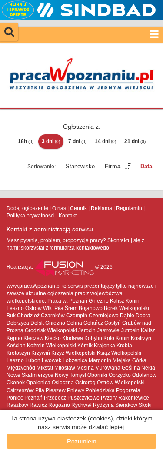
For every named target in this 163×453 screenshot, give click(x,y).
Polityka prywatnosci (31, 216)
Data (146, 166)
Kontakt (68, 216)
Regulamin (129, 208)
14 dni (105, 141)
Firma (112, 166)
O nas (59, 208)
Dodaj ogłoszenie (27, 208)
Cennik (78, 208)
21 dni (135, 141)
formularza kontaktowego (79, 248)
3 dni (51, 141)
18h (25, 141)
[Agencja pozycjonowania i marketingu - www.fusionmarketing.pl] (64, 267)
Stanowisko (80, 166)
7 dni (77, 141)
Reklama (101, 208)
